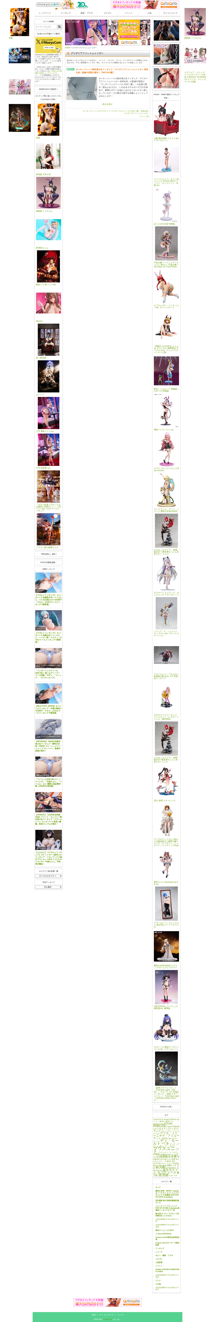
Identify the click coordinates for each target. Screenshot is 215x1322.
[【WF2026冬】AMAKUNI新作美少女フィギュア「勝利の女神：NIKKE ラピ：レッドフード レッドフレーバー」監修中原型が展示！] (48, 729)
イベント (128, 13)
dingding (167, 1119)
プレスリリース (40, 591)
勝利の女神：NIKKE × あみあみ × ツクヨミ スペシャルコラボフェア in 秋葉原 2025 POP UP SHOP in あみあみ (167, 1194)
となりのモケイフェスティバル (166, 1220)
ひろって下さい (167, 1131)
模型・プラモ (87, 13)
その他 (158, 1284)
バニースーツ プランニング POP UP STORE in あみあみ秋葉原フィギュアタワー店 (167, 1208)
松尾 (173, 1159)
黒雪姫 (164, 1175)
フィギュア (66, 13)
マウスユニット (166, 1150)
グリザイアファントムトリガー (136, 113)
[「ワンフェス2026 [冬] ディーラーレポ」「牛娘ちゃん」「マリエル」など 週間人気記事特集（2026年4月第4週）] (48, 767)
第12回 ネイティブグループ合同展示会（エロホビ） (167, 1215)
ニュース (158, 1252)
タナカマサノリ (104, 111)
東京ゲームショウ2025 (164, 1230)
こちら (52, 61)
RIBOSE (159, 1126)
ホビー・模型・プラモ (164, 1255)
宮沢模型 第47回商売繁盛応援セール (167, 1201)
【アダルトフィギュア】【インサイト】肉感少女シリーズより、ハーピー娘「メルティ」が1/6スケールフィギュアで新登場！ (48, 637)
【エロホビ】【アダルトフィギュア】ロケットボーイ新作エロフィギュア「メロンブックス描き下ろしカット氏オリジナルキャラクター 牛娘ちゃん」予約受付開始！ (48, 858)
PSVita (168, 1123)
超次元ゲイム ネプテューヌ (165, 1171)
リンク (120, 1315)
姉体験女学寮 (168, 1156)
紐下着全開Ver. (171, 1168)
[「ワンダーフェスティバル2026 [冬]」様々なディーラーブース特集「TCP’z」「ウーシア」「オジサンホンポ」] (48, 658)
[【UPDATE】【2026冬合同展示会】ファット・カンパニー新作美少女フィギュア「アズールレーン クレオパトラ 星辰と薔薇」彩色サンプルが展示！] (48, 802)
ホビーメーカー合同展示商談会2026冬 (46, 809)
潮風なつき (171, 1165)
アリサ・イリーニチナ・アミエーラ (166, 1136)
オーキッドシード (90, 111)
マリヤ (160, 1152)
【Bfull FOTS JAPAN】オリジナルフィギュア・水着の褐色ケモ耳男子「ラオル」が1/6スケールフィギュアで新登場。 (48, 709)
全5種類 (163, 1154)
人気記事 (158, 1262)
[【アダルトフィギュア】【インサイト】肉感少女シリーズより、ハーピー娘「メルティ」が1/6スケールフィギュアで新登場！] (48, 620)
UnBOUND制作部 (173, 1126)
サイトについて (170, 13)
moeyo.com (107, 1319)
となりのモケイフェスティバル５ (166, 1276)
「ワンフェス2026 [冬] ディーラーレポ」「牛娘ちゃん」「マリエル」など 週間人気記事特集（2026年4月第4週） (48, 782)
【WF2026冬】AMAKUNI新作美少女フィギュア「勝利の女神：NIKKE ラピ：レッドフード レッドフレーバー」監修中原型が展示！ (48, 746)
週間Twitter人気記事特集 (42, 775)
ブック (158, 1281)
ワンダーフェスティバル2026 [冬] (45, 665)
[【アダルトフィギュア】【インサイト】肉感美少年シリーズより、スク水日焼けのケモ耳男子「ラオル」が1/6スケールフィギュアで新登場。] (48, 582)
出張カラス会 (171, 1154)
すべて (158, 1187)
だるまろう (162, 1128)
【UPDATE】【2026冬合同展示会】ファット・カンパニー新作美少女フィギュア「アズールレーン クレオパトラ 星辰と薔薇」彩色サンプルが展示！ (48, 819)
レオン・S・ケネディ (171, 1152)
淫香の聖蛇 (162, 1165)
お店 (154, 1129)
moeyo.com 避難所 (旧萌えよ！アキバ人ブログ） (48, 73)
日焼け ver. (167, 1159)
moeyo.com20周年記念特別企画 (167, 1238)
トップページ (45, 13)
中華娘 (156, 1154)
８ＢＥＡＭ (173, 1175)
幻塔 (161, 1159)
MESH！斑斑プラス (167, 1121)
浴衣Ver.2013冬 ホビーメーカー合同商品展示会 (166, 1163)
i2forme (173, 1119)
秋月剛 (160, 1167)
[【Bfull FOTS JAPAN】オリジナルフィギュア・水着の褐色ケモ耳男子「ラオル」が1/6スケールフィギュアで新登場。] (48, 693)
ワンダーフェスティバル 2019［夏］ (125, 111)
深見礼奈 (144, 111)
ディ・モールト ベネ (166, 1142)
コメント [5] (143, 116)
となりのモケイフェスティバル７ (166, 1289)
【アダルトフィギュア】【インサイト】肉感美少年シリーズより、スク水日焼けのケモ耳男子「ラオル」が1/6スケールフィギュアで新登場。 (48, 599)
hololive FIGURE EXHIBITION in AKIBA (167, 1270)
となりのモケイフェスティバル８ (166, 1226)
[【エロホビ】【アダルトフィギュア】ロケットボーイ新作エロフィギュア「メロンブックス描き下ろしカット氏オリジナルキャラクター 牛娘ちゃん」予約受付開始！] (48, 840)
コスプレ (108, 13)
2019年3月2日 (158, 1119)
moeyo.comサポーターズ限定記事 (167, 1244)
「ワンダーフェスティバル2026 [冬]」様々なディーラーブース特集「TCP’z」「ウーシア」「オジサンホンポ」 (48, 674)
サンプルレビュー (41, 848)
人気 (149, 13)
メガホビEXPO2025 (163, 1234)
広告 (94, 1315)
